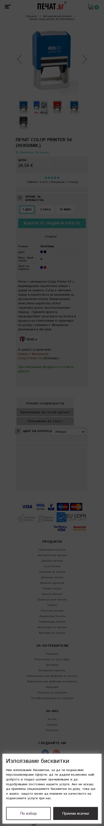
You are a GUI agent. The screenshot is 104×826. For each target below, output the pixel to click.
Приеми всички (75, 813)
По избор (28, 813)
